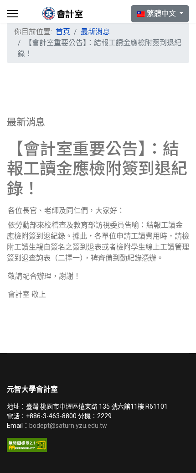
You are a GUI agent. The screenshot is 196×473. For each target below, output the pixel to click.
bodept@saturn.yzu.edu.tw (68, 425)
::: (70, 46)
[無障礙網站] (98, 445)
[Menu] (12, 13)
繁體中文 (161, 13)
